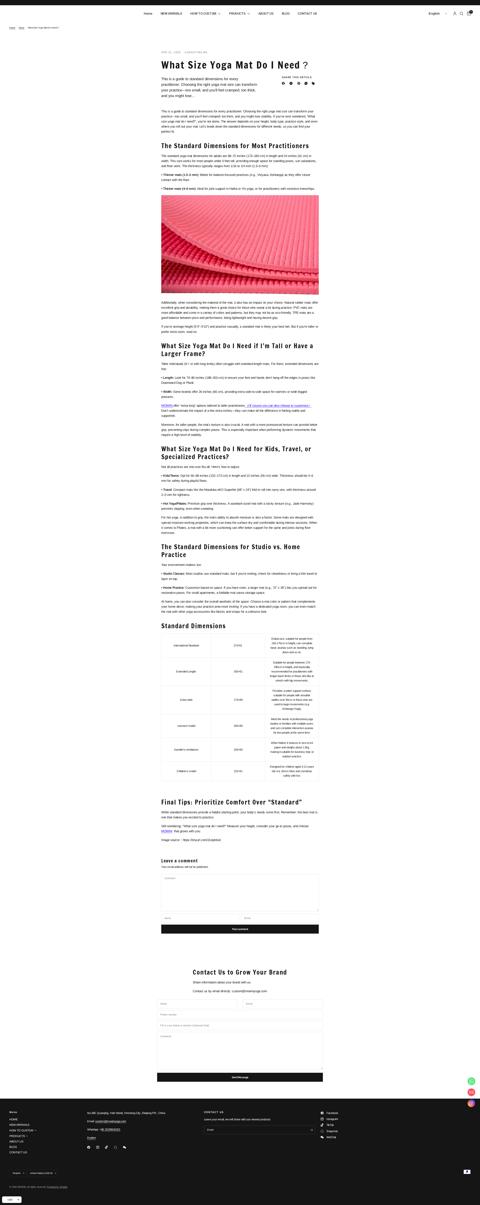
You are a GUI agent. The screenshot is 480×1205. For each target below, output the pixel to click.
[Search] (461, 13)
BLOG (13, 1146)
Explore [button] (91, 1137)
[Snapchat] (118, 1147)
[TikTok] (109, 1147)
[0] (468, 13)
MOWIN (167, 405)
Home (12, 27)
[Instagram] (100, 1147)
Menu (13, 1112)
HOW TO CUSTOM (21, 1130)
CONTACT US (18, 1152)
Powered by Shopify (57, 1187)
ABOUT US (16, 1141)
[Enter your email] (311, 1129)
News (21, 27)
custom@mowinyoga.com (110, 1121)
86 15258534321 (110, 1129)
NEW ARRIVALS (19, 1124)
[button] (471, 1104)
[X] (292, 83)
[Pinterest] (299, 83)
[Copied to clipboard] (314, 83)
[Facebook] (284, 83)
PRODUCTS (17, 1136)
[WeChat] (127, 1147)
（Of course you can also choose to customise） (278, 405)
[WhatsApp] (306, 83)
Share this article (297, 77)
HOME (13, 1119)
